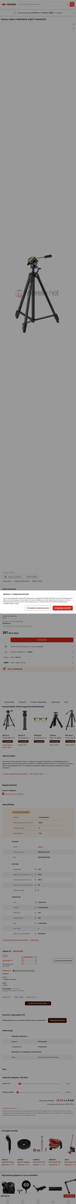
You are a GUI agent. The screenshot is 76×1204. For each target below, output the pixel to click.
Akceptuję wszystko (63, 608)
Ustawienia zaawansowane (38, 608)
